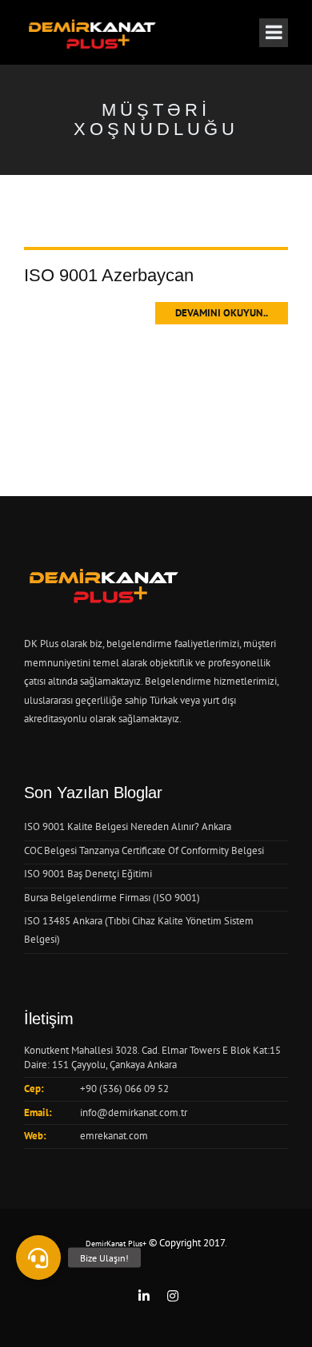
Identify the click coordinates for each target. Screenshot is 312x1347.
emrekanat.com (114, 1135)
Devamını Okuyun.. (221, 313)
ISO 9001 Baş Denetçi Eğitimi (88, 873)
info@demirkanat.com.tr (133, 1112)
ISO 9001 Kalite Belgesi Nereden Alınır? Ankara (127, 826)
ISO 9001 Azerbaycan (109, 275)
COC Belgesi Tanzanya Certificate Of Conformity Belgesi (144, 850)
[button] (38, 1257)
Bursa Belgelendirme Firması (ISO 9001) (112, 897)
